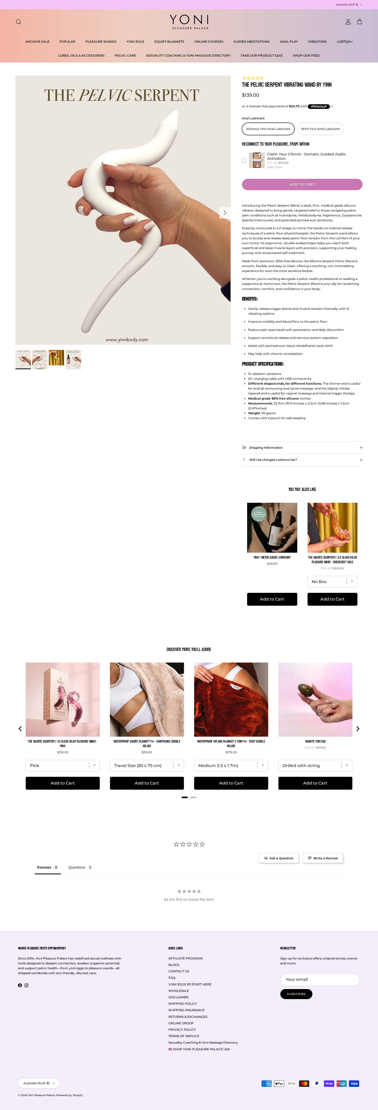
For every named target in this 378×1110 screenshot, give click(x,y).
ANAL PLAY (289, 41)
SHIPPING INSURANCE (186, 1010)
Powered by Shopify (69, 1095)
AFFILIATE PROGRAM (185, 958)
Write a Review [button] (325, 858)
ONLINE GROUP (181, 1023)
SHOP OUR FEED (306, 55)
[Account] (347, 22)
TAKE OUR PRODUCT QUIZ (262, 55)
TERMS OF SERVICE (183, 1036)
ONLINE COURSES (208, 41)
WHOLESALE (178, 991)
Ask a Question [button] (281, 858)
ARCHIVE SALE (37, 41)
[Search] (18, 22)
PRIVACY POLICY (182, 1030)
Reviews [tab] (44, 867)
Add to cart (302, 184)
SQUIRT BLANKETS (169, 41)
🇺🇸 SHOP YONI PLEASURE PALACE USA (199, 1049)
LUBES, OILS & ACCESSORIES (81, 55)
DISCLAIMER (178, 997)
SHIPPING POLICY (182, 1004)
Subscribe (296, 994)
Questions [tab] (76, 867)
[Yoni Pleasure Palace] (189, 21)
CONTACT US (178, 971)
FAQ (171, 978)
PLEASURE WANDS (100, 41)
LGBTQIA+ (345, 41)
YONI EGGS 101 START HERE (189, 984)
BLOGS (173, 965)
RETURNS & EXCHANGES (187, 1017)
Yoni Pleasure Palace (41, 1095)
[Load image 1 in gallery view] (123, 210)
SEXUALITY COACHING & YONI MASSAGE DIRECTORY (188, 55)
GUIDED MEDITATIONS (251, 41)
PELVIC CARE (125, 55)
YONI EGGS (135, 41)
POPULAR (67, 41)
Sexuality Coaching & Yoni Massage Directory (203, 1042)
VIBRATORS (317, 41)
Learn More (274, 166)
